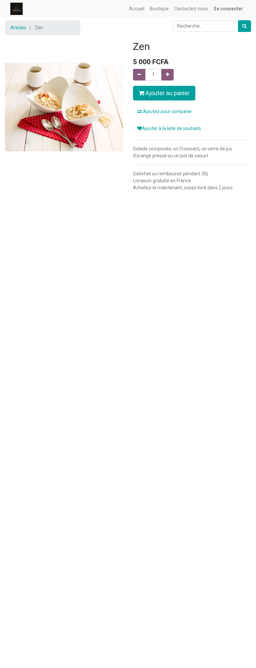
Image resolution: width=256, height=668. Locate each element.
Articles (18, 27)
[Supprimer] (139, 75)
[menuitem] (136, 9)
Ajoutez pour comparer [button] (167, 111)
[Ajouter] (167, 75)
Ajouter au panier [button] (167, 93)
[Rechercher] (244, 26)
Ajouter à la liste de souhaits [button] (171, 128)
